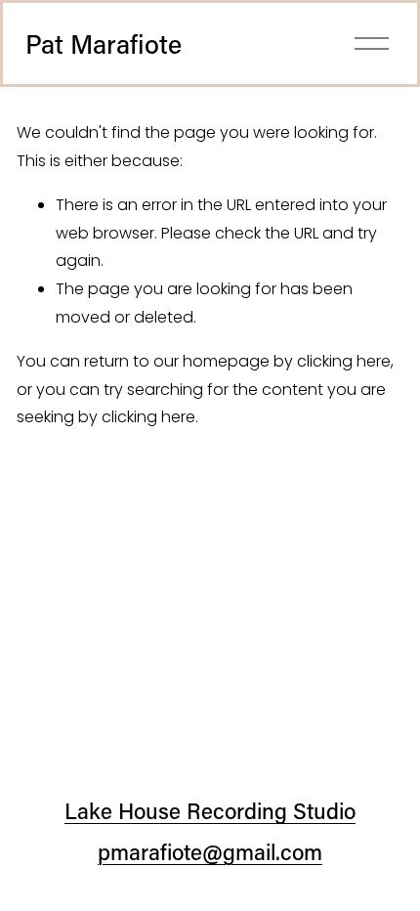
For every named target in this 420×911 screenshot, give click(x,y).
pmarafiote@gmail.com (210, 852)
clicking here (344, 361)
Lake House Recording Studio (210, 811)
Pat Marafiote (103, 43)
